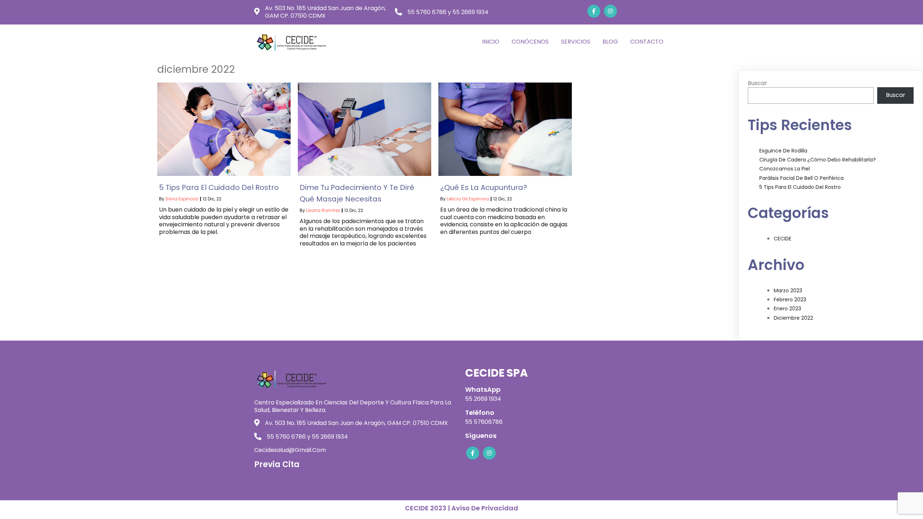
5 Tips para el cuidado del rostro (800, 187)
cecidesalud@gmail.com (290, 450)
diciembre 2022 (793, 317)
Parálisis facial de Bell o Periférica (801, 178)
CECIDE (782, 238)
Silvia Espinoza (181, 199)
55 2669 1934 (483, 399)
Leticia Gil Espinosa (468, 199)
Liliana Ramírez (323, 210)
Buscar (757, 83)
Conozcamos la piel (784, 168)
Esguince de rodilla (783, 150)
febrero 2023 (790, 299)
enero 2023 (787, 308)
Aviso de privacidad (484, 508)
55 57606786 (484, 422)
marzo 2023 (788, 290)
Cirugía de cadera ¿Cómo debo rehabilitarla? (817, 159)
